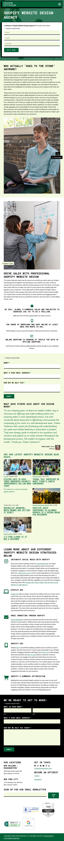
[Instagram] (46, 766)
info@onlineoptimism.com (43, 768)
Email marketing (16, 620)
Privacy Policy (48, 836)
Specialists (38, 779)
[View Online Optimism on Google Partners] (28, 829)
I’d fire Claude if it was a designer (15, 537)
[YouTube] (43, 766)
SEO (17, 648)
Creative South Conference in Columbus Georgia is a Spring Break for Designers (46, 511)
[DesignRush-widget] (31, 810)
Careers (37, 776)
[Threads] (38, 766)
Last (34, 714)
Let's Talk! (11, 50)
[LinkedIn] (40, 766)
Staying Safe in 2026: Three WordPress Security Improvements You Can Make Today (17, 482)
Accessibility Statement (12, 838)
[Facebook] (35, 766)
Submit (9, 396)
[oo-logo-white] (9, 4)
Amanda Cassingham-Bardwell (41, 505)
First (5, 714)
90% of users (32, 655)
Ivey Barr (6, 476)
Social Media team (42, 564)
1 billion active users (24, 573)
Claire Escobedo (37, 476)
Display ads (14, 594)
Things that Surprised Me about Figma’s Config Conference (46, 481)
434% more (45, 652)
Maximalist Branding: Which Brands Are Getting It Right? (17, 510)
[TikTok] (49, 766)
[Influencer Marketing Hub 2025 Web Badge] (48, 810)
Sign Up (53, 795)
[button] (59, 4)
